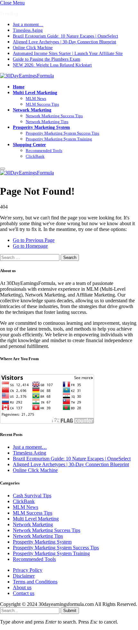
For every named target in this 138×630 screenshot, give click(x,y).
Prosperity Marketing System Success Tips (62, 133)
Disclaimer (24, 576)
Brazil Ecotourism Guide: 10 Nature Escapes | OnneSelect (65, 36)
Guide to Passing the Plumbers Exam (46, 59)
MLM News (36, 98)
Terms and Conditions (35, 581)
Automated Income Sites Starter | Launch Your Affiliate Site (68, 53)
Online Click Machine (33, 47)
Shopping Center (29, 144)
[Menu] (2, 169)
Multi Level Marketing (35, 92)
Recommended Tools (44, 150)
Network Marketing (32, 109)
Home (18, 86)
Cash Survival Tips (32, 495)
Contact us (23, 593)
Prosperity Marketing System (41, 127)
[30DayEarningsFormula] (27, 75)
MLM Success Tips (42, 104)
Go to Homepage (30, 246)
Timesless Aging (28, 30)
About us (22, 587)
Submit (69, 610)
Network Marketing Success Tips (54, 115)
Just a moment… (28, 24)
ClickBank (35, 156)
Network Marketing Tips (47, 121)
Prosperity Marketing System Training (59, 139)
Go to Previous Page (34, 240)
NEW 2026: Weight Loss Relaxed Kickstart (52, 65)
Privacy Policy (27, 570)
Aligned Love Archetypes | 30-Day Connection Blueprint (64, 42)
